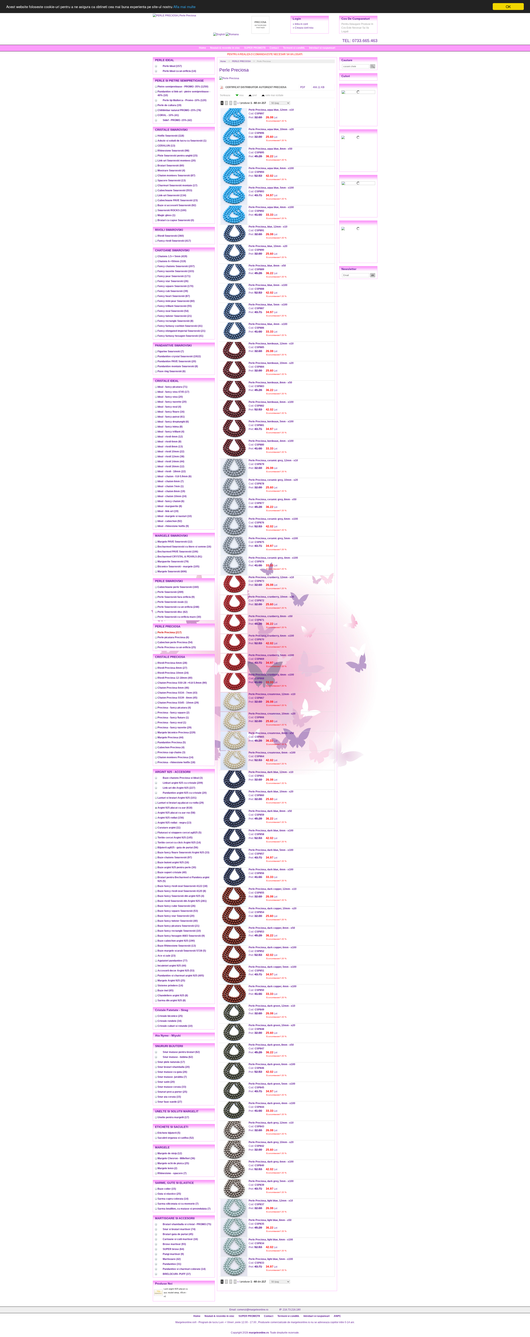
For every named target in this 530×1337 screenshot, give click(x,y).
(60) (171, 165)
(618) (175, 807)
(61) (171, 416)
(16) (171, 411)
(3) (171, 752)
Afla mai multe (184, 6)
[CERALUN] (358, 137)
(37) (177, 1274)
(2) (173, 712)
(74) (179, 1229)
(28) (172, 662)
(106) (178, 551)
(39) (173, 291)
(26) (173, 281)
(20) (177, 160)
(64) (173, 1249)
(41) (168, 115)
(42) (177, 120)
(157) (172, 66)
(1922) (179, 356)
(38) (171, 456)
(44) (171, 461)
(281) (182, 901)
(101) (177, 797)
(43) (177, 692)
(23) (178, 200)
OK (508, 6)
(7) (171, 351)
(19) (169, 105)
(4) (171, 170)
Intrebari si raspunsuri (322, 47)
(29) (178, 702)
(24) (172, 496)
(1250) (183, 86)
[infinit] (358, 92)
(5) (172, 742)
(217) (170, 632)
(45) (177, 697)
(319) (172, 261)
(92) (177, 205)
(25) (177, 647)
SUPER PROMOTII (254, 47)
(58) (176, 812)
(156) (171, 817)
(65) (165, 990)
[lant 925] (358, 183)
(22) (171, 451)
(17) (177, 185)
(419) (172, 256)
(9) (173, 526)
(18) (176, 762)
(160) (178, 587)
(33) (183, 852)
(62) (173, 611)
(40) (175, 677)
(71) (172, 386)
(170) (175, 286)
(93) (174, 1244)
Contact (274, 47)
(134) (172, 195)
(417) (174, 240)
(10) (175, 516)
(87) (176, 175)
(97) (175, 857)
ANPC (337, 1316)
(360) (171, 235)
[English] (219, 34)
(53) (178, 910)
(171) (174, 276)
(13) (166, 145)
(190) (176, 940)
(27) (172, 667)
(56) (178, 847)
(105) (178, 566)
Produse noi (163, 1283)
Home (202, 47)
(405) (181, 975)
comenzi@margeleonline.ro (252, 1309)
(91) (180, 556)
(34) (170, 1021)
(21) (175, 316)
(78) (179, 110)
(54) (173, 311)
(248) (178, 607)
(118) (171, 135)
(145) (175, 837)
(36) (176, 1158)
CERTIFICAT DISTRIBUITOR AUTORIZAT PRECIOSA (256, 87)
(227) (179, 787)
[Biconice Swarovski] (358, 228)
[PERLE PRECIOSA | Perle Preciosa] (174, 15)
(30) (179, 616)
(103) (176, 271)
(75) (187, 1224)
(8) (175, 321)
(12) (170, 436)
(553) (175, 190)
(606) (172, 571)
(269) (170, 592)
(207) (176, 266)
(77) (172, 960)
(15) (178, 155)
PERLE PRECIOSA (241, 61)
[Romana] (232, 34)
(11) (169, 827)
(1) (182, 140)
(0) (176, 220)
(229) (176, 732)
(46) (173, 687)
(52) (176, 1137)
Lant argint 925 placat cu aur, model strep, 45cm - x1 (176, 1292)
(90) (182, 682)
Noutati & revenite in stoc (225, 47)
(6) (172, 371)
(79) (173, 561)
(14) (179, 71)
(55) (175, 306)
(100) (172, 210)
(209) (183, 782)
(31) (172, 1264)
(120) (184, 100)
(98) (173, 150)
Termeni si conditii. (294, 47)
